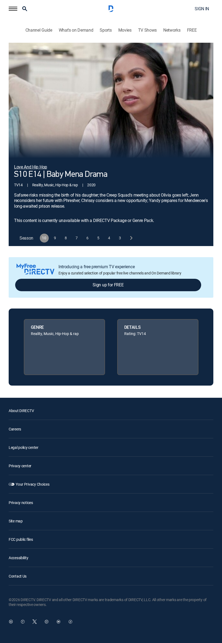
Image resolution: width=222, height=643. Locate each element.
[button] (13, 8)
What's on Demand (76, 30)
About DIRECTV (21, 410)
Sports (106, 30)
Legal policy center (23, 447)
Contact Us (18, 576)
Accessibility (18, 557)
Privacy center (20, 465)
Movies (125, 30)
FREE (192, 30)
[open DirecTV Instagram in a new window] (46, 621)
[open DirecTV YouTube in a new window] (58, 621)
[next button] (130, 238)
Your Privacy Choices (32, 484)
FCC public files (21, 539)
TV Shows (147, 30)
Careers (15, 429)
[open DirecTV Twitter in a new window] (34, 621)
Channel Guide (38, 30)
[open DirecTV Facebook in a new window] (23, 621)
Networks (171, 30)
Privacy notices (21, 502)
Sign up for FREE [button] (108, 285)
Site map (16, 520)
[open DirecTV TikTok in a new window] (70, 621)
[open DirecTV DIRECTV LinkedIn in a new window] (11, 621)
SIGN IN (202, 9)
